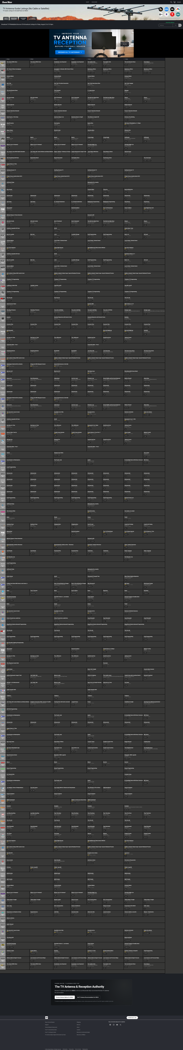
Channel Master (51, 1049)
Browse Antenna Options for (64, 997)
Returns (78, 1024)
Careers (78, 1029)
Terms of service (78, 1049)
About (78, 1027)
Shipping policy (85, 1049)
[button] (87, 2)
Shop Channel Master (50, 1022)
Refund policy (65, 1049)
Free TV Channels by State (51, 1029)
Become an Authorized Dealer (83, 1032)
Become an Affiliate (81, 1034)
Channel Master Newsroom (51, 1027)
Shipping (79, 1022)
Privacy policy (71, 1049)
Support (47, 1024)
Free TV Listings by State (50, 1032)
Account (179, 2)
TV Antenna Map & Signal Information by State (55, 1034)
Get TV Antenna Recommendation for (88, 997)
